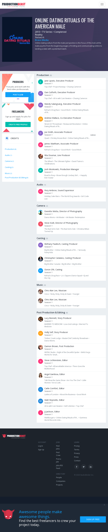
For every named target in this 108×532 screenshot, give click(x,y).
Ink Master (60, 217)
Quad (46, 138)
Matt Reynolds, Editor (54, 400)
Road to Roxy (49, 175)
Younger (76, 294)
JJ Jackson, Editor (52, 411)
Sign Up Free (92, 519)
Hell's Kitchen (69, 406)
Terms (76, 449)
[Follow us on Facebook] (76, 466)
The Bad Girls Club (51, 229)
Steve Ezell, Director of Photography (61, 223)
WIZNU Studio (50, 352)
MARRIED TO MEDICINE (53, 324)
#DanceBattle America (62, 366)
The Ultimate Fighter (62, 161)
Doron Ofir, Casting (53, 269)
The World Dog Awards (70, 196)
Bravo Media (42, 40)
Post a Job (18, 94)
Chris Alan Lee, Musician (55, 290)
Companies (60, 481)
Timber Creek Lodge (52, 338)
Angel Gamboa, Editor (54, 374)
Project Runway (59, 87)
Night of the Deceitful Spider (68, 352)
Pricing (76, 446)
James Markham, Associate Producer (61, 143)
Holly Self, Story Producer (56, 332)
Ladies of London (51, 394)
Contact (77, 460)
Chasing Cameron (74, 87)
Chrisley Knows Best (58, 138)
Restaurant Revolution (72, 124)
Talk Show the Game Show (54, 380)
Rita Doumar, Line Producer (57, 155)
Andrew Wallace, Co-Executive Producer (62, 118)
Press (76, 457)
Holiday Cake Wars (51, 196)
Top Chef (48, 87)
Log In (40, 446)
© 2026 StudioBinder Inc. (84, 475)
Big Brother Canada (52, 264)
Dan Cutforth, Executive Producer (59, 92)
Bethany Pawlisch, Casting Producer (60, 244)
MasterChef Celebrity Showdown (75, 338)
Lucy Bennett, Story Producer (57, 318)
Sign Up (41, 449)
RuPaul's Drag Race (52, 110)
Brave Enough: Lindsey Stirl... (68, 175)
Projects (59, 485)
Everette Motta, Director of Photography (63, 211)
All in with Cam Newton (62, 98)
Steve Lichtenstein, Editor (56, 360)
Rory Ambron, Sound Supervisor (59, 190)
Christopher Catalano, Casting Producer (62, 258)
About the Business (67, 394)
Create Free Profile (18, 124)
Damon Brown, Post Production (59, 346)
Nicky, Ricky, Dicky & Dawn (60, 294)
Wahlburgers (49, 417)
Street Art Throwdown (53, 124)
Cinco (46, 294)
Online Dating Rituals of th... (79, 138)
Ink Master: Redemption (75, 217)
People (59, 477)
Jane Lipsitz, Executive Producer (59, 80)
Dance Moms (49, 217)
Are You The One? (74, 380)
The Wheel (48, 161)
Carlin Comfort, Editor (54, 388)
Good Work (65, 110)
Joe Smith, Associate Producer (58, 132)
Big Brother (49, 250)
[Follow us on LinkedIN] (90, 466)
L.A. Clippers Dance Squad (71, 275)
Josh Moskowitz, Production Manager (61, 169)
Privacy (77, 453)
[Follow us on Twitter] (83, 466)
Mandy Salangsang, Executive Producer (62, 104)
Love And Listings (71, 324)
